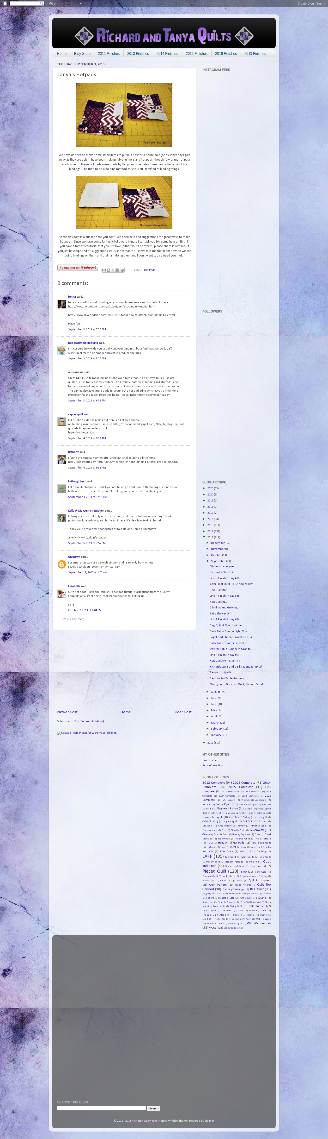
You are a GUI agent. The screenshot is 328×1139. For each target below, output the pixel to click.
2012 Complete (213, 783)
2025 (210, 488)
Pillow (243, 871)
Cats (213, 813)
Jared (244, 847)
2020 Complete (227, 796)
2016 (210, 519)
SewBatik (261, 897)
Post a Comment (74, 619)
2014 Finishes (167, 53)
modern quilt (213, 862)
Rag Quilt (256, 889)
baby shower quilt (248, 804)
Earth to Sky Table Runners (227, 678)
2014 (210, 531)
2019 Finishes (255, 53)
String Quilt (236, 906)
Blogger (209, 1121)
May (214, 710)
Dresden (207, 825)
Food (224, 830)
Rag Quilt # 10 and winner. (226, 625)
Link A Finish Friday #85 (224, 596)
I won (223, 847)
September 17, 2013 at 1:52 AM (87, 572)
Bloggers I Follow (227, 808)
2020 (210, 494)
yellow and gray (232, 928)
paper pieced (257, 866)
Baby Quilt (223, 804)
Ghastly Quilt (238, 830)
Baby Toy (266, 804)
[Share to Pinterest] (122, 270)
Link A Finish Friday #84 (224, 619)
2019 (210, 500)
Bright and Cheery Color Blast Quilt (232, 637)
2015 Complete (240, 787)
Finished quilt (209, 830)
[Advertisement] (124, 669)
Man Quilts (247, 857)
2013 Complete (244, 783)
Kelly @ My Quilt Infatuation (86, 510)
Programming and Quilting (254, 876)
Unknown (74, 557)
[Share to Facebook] (117, 270)
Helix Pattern (263, 838)
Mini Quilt (265, 857)
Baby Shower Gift (220, 613)
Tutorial (250, 915)
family (241, 825)
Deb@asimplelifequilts (83, 343)
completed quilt (212, 817)
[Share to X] (113, 270)
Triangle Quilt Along (214, 915)
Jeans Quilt (256, 847)
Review (267, 893)
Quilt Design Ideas (231, 880)
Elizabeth (74, 586)
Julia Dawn (226, 851)
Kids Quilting (258, 851)
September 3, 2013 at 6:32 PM (87, 400)
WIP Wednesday (259, 923)
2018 (210, 507)
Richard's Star (226, 897)
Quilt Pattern (218, 884)
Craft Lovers (210, 760)
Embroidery (224, 825)
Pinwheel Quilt (210, 876)
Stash (268, 902)
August (216, 692)
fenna (72, 296)
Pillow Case (260, 871)
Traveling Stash (257, 910)
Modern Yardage (234, 861)
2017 (210, 513)
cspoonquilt (75, 414)
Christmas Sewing (228, 813)
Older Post (183, 712)
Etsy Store (82, 53)
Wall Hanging (263, 919)
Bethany (73, 452)
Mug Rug (254, 862)
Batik (208, 808)
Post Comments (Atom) (89, 721)
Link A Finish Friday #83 (224, 655)
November (218, 549)
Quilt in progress (260, 880)
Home (62, 53)
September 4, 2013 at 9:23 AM (87, 438)
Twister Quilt (220, 919)
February (217, 728)
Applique (260, 800)
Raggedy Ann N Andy (213, 893)
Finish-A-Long (258, 825)
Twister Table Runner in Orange (230, 649)
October (216, 555)
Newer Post (67, 712)
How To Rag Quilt (261, 842)
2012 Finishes (109, 53)
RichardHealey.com (144, 1121)
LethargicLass (77, 481)
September (218, 561)
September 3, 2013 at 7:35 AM (87, 329)
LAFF (207, 856)
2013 (210, 537)
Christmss (247, 813)
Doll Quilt (248, 821)
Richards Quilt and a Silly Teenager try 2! (236, 666)
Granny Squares (241, 834)
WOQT (213, 927)
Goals (226, 834)
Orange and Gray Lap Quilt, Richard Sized (236, 684)
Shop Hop (207, 902)
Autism (206, 804)
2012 (210, 742)
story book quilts (216, 906)
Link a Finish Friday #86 (224, 578)
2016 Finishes (226, 53)
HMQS (210, 843)
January (216, 735)
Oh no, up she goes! (223, 566)
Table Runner (256, 906)
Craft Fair (234, 817)
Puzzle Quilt (208, 880)
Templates (227, 910)
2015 (210, 525)
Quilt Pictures (243, 885)
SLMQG (245, 902)
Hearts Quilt (243, 838)
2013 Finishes (138, 53)
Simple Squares (227, 902)
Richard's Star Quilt (222, 572)
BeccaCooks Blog (212, 765)
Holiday (223, 842)
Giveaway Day (210, 834)
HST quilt (212, 847)
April (214, 716)
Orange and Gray (234, 866)
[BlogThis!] (108, 270)
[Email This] (104, 270)
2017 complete (230, 791)
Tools (240, 910)
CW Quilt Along (210, 821)
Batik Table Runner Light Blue (228, 631)
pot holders (228, 876)
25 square (229, 800)
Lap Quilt (230, 857)
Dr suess (262, 821)
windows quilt (235, 923)
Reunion (254, 893)
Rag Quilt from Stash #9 (225, 660)
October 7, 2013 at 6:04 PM (85, 610)
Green (258, 834)
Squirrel (256, 902)
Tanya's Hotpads (220, 672)
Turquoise (236, 915)
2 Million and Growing (223, 607)
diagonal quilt (229, 821)
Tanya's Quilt (209, 910)
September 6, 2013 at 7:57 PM (87, 543)
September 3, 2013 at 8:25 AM (87, 358)
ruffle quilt (246, 898)
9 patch (246, 800)
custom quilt (260, 817)
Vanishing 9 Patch (241, 919)
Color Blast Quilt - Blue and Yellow (231, 584)
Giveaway (257, 830)
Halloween (224, 838)
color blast (262, 813)
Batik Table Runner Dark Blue (228, 643)
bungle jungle (252, 808)
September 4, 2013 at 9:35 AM (87, 467)
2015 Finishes (197, 53)
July (214, 698)
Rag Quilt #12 (218, 590)
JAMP (233, 847)
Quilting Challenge (233, 889)
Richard (210, 898)
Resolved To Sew (237, 893)
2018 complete (253, 791)
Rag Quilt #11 (218, 602)
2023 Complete (250, 796)
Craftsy (246, 817)
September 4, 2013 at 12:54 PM (87, 497)
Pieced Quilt (214, 871)
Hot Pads (149, 270)
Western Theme (215, 923)
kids (242, 851)
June (214, 704)
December (218, 543)
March (215, 722)
